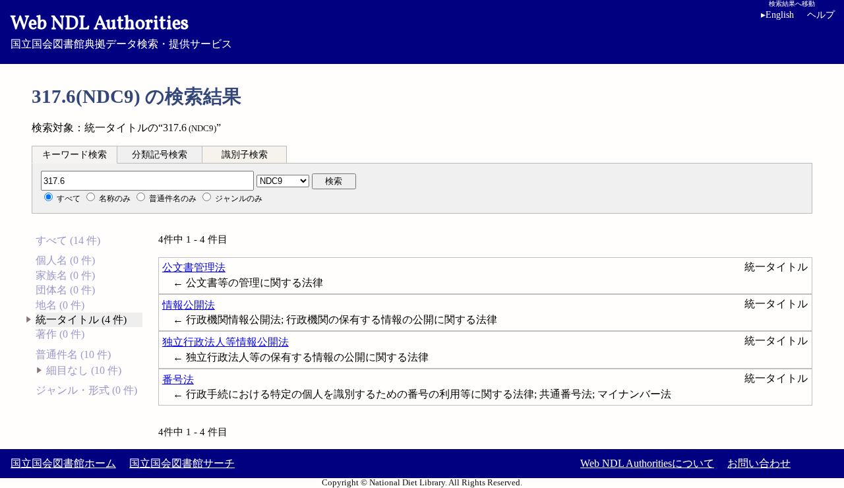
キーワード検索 (74, 155)
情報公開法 (188, 305)
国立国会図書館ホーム (63, 463)
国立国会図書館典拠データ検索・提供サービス (121, 30)
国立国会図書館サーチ (182, 463)
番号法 (178, 379)
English (777, 15)
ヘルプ (821, 15)
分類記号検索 (159, 155)
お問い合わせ (759, 463)
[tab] (74, 154)
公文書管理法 (194, 267)
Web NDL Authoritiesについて (647, 463)
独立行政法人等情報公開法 (225, 342)
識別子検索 (245, 155)
